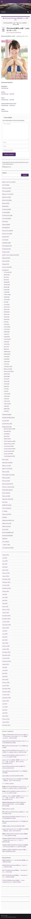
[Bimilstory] (5, 197)
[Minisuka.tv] (5, 462)
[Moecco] (4, 471)
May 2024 (4, 637)
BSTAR (6, 284)
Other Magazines (8, 441)
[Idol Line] (13, 32)
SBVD (5, 376)
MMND (5, 351)
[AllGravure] (5, 188)
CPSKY (6, 294)
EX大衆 (6, 433)
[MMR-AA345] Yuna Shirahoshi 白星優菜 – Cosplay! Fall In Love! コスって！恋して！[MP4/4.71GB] (15, 840)
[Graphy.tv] (5, 252)
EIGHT (5, 307)
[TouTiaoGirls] (6, 508)
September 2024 (6, 624)
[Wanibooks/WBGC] (7, 520)
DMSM (5, 297)
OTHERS (6, 366)
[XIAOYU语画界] (6, 532)
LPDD (5, 341)
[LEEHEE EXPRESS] (7, 417)
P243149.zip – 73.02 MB (8, 105)
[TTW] (4, 511)
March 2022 (5, 716)
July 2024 (4, 631)
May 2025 (4, 600)
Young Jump (7, 453)
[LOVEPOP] (5, 423)
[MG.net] (4, 459)
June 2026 (5, 561)
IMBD (5, 331)
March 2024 (5, 643)
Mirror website (10, 783)
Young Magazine (8, 456)
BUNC (5, 287)
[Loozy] (4, 420)
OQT (5, 364)
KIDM (5, 336)
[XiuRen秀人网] (6, 535)
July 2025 (4, 594)
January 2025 (5, 612)
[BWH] (4, 206)
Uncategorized (6, 547)
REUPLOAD (7, 371)
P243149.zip (4, 88)
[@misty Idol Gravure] (7, 182)
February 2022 (6, 719)
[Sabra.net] (5, 496)
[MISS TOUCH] (6, 468)
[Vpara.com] (5, 514)
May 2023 (4, 673)
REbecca (6, 369)
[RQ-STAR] (5, 493)
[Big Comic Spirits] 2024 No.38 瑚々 (15, 775)
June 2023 (5, 670)
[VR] (3, 517)
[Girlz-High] (5, 246)
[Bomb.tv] (4, 203)
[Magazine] (5, 426)
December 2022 (6, 688)
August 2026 (5, 555)
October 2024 (5, 621)
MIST (5, 346)
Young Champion (8, 448)
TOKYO (6, 393)
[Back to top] (27, 915)
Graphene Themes (12, 917)
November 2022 (6, 691)
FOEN (5, 324)
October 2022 (5, 694)
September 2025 (6, 588)
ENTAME (6, 431)
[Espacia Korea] (6, 230)
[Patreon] (4, 481)
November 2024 (6, 618)
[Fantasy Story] (6, 233)
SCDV (5, 379)
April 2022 (4, 713)
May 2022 (4, 710)
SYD (5, 391)
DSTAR (6, 299)
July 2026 (4, 558)
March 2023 (5, 679)
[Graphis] (4, 249)
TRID (5, 396)
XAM (5, 411)
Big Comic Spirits (8, 428)
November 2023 (6, 655)
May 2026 (4, 564)
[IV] (3, 270)
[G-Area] (4, 239)
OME (5, 359)
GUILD (5, 326)
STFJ (5, 388)
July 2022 (4, 703)
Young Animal (7, 446)
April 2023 (4, 676)
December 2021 (6, 725)
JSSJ (5, 334)
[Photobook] (18, 32)
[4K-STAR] (5, 185)
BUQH (5, 289)
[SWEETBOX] (5, 505)
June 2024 (5, 634)
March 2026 (5, 570)
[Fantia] (4, 236)
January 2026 (5, 576)
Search (4, 172)
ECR (5, 302)
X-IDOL (3, 12)
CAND (5, 292)
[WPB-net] (5, 526)
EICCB (5, 304)
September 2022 (6, 697)
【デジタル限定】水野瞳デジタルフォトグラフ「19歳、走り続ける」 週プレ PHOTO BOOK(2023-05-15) (15, 761)
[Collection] (5, 209)
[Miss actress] (5, 465)
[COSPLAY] (5, 215)
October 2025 (5, 585)
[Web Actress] (6, 523)
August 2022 (5, 700)
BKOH (5, 279)
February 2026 (6, 573)
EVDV (5, 317)
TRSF (5, 398)
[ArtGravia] (5, 191)
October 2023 (5, 658)
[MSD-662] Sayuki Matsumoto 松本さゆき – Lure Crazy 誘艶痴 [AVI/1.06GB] (14, 804)
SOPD (5, 384)
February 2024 (6, 646)
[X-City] (4, 529)
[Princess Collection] (7, 487)
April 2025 (4, 603)
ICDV (5, 329)
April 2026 (4, 567)
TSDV (5, 403)
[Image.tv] (4, 264)
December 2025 (6, 579)
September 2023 (6, 661)
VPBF (5, 406)
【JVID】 (4, 544)
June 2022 (5, 707)
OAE (5, 356)
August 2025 (5, 591)
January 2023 (5, 685)
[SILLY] (4, 502)
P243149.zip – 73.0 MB (7, 94)
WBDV (5, 408)
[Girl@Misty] (5, 242)
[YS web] (4, 541)
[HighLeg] (4, 258)
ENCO (5, 309)
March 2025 (5, 606)
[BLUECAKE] (5, 200)
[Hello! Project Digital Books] (9, 255)
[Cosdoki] (4, 212)
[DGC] (3, 221)
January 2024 (5, 649)
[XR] (3, 538)
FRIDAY (6, 438)
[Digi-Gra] (4, 224)
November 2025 (6, 582)
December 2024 (6, 615)
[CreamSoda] (5, 218)
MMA (5, 349)
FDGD (5, 319)
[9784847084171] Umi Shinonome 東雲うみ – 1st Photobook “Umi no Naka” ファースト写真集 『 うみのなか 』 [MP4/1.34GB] (15, 736)
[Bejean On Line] (6, 194)
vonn (9, 32)
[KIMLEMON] (5, 414)
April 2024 (4, 640)
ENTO (5, 314)
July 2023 (4, 667)
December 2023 (6, 652)
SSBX (5, 386)
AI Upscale (6, 272)
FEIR (5, 322)
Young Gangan (7, 451)
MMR (5, 354)
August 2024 (5, 627)
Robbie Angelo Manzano (8, 802)
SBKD (5, 374)
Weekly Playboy (8, 443)
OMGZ (5, 361)
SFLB (5, 381)
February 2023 (6, 682)
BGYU (5, 277)
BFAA (5, 274)
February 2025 (6, 609)
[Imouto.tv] (5, 267)
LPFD (5, 344)
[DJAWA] (4, 227)
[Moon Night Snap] (7, 474)
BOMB (5, 282)
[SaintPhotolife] (6, 499)
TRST (5, 401)
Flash (5, 436)
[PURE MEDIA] (6, 490)
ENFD (5, 312)
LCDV (5, 339)
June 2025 (5, 597)
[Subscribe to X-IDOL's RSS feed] (2, 1)
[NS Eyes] (4, 477)
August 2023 (5, 664)
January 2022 (5, 722)
